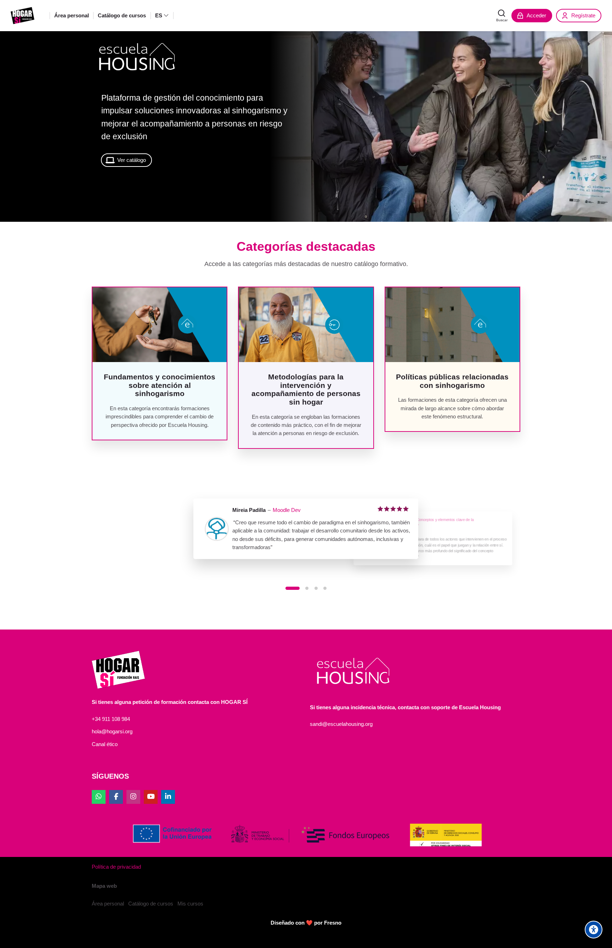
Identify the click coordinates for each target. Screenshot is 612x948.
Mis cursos (190, 904)
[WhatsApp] (99, 797)
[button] (292, 588)
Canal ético (105, 744)
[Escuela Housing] (22, 15)
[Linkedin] (168, 797)
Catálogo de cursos (150, 904)
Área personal (108, 904)
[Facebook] (116, 797)
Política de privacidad (116, 867)
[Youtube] (151, 797)
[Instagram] (133, 797)
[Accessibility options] (593, 929)
